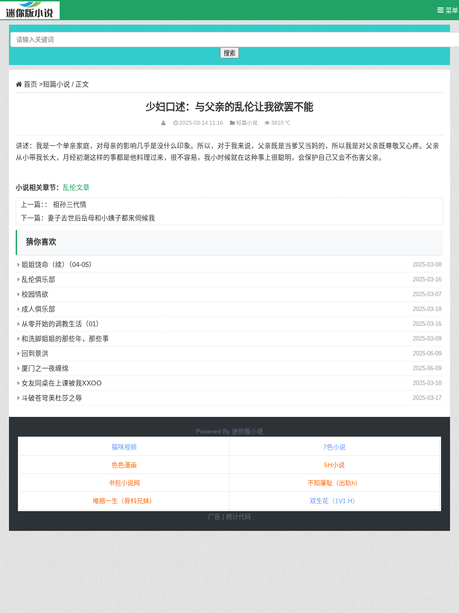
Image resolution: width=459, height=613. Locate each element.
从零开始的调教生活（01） (62, 324)
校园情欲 (35, 294)
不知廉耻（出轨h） (334, 482)
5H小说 (334, 465)
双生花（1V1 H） (334, 500)
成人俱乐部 (38, 309)
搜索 (229, 53)
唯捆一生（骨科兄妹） (124, 500)
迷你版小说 (247, 431)
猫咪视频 (124, 447)
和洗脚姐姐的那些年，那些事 (65, 338)
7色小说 (334, 447)
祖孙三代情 (70, 204)
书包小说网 (124, 482)
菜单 (451, 10)
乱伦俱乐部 (38, 279)
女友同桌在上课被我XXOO (62, 383)
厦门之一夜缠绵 (45, 368)
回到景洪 (35, 353)
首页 (30, 84)
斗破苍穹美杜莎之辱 (52, 398)
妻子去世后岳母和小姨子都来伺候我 (101, 218)
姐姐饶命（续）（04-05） (58, 264)
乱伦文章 (76, 187)
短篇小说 (56, 84)
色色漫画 (124, 465)
